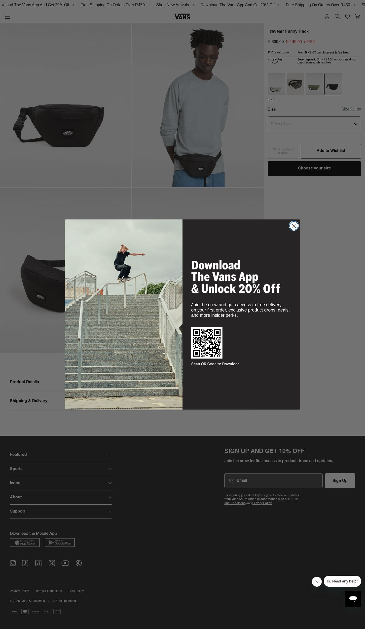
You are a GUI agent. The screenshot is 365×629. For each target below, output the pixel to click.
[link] (236, 276)
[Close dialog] (294, 225)
